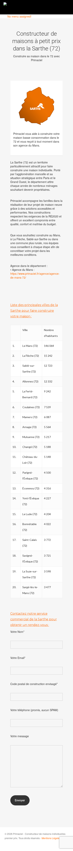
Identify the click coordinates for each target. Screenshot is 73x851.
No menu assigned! (19, 16)
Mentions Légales (51, 838)
